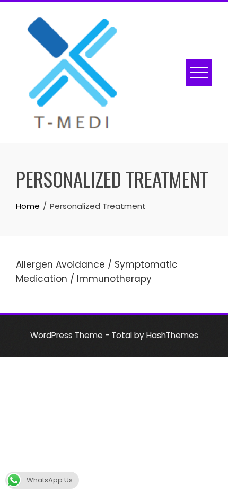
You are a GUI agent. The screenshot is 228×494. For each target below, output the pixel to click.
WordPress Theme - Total (81, 335)
